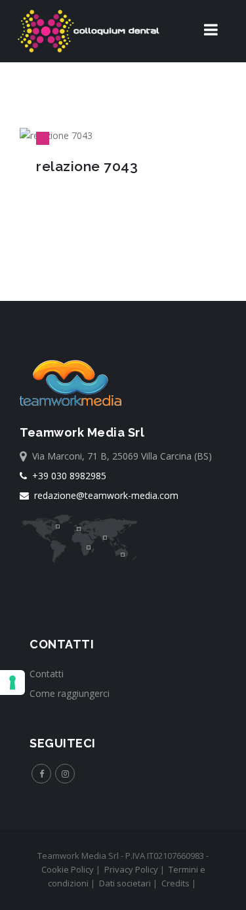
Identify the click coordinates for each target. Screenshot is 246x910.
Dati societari (125, 883)
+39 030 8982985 (66, 475)
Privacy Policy (131, 869)
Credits (175, 883)
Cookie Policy (67, 869)
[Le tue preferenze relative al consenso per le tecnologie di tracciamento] (12, 682)
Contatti (47, 673)
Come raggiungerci (70, 693)
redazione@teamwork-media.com (103, 495)
